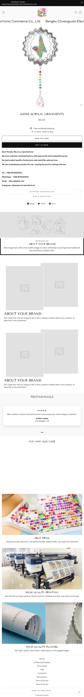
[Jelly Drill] (42, 514)
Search (42, 659)
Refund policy (42, 677)
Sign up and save (41, 690)
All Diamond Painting (42, 662)
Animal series (42, 666)
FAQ (42, 670)
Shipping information (42, 191)
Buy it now (42, 145)
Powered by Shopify (42, 695)
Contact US (42, 673)
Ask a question (42, 196)
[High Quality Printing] (42, 568)
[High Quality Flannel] (42, 623)
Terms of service (42, 680)
